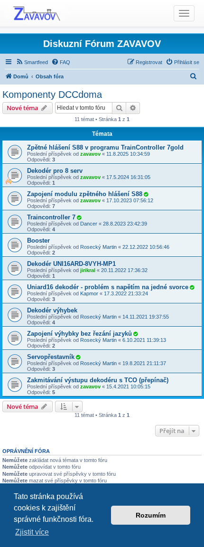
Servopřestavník (50, 356)
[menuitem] (32, 62)
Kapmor (89, 293)
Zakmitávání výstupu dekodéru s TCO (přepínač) (97, 380)
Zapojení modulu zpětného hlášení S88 (84, 194)
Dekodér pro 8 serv (55, 170)
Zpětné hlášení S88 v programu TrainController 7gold (105, 147)
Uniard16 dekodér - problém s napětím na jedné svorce (107, 287)
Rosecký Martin (98, 247)
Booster (38, 240)
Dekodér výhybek (52, 310)
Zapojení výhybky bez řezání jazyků (79, 333)
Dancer (88, 223)
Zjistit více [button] (32, 532)
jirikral (87, 270)
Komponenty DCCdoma (52, 94)
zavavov (90, 154)
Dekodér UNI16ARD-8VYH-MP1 (71, 263)
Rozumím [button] (151, 515)
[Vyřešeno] (145, 194)
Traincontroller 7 (51, 217)
